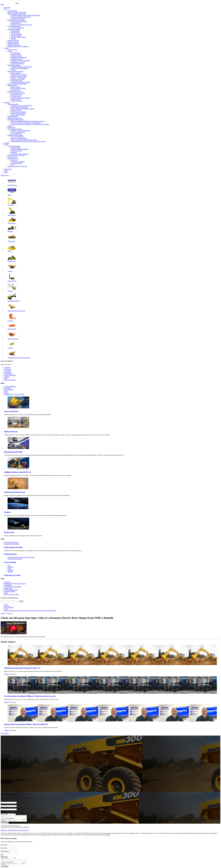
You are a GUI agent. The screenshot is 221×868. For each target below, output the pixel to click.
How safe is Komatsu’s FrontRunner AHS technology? (26, 122)
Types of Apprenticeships (18, 161)
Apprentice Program (13, 158)
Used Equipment (8, 389)
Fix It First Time (15, 52)
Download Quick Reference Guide (20, 82)
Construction (7, 369)
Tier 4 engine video (16, 133)
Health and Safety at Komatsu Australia (15, 583)
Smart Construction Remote (18, 112)
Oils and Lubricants (16, 34)
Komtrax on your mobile (18, 79)
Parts (5, 9)
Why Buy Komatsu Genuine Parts (17, 12)
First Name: (4, 844)
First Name (4, 801)
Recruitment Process (16, 163)
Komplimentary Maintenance (19, 57)
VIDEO (3, 613)
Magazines (10, 570)
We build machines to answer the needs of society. (21, 557)
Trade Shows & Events (12, 575)
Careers (6, 144)
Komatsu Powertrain (13, 43)
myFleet (13, 70)
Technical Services (16, 54)
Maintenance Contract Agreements (20, 60)
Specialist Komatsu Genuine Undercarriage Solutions (25, 15)
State (2, 811)
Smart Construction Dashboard (19, 107)
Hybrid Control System (14, 45)
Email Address (5, 807)
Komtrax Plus (11, 127)
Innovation (7, 102)
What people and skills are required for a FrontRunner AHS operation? (30, 124)
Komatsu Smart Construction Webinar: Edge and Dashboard (26, 724)
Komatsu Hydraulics (13, 42)
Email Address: (5, 851)
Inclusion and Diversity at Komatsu (17, 166)
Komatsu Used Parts (13, 40)
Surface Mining (8, 373)
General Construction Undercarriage (21, 17)
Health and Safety (16, 147)
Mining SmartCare (13, 116)
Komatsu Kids (8, 588)
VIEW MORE (5, 733)
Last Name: (4, 848)
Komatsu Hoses (15, 32)
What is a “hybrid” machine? (19, 138)
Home (6, 604)
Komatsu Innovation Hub (14, 118)
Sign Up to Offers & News (11, 594)
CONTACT (26, 830)
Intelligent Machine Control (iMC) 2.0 (21, 105)
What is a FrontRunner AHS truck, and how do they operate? (27, 121)
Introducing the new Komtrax (19, 76)
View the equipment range (18, 132)
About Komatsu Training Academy (20, 98)
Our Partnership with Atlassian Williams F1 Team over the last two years (30, 696)
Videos (9, 568)
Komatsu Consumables (14, 29)
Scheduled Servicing (16, 59)
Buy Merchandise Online (11, 590)
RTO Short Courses (16, 94)
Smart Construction (13, 104)
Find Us (6, 175)
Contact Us (7, 582)
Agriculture (7, 367)
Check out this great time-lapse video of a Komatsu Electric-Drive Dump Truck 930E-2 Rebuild (30, 610)
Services (10, 51)
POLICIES (19, 830)
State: (2, 854)
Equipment (7, 7)
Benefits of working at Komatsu (19, 154)
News (9, 565)
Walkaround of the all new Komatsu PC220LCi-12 (22, 668)
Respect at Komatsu (16, 150)
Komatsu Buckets (16, 23)
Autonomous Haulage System (16, 119)
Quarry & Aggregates (10, 375)
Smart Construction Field (18, 115)
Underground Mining (10, 386)
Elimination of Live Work (18, 62)
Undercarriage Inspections (18, 18)
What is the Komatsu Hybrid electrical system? (24, 140)
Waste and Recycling (10, 380)
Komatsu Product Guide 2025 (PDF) (14, 394)
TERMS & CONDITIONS (8, 830)
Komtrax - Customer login (18, 77)
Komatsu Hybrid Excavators (15, 135)
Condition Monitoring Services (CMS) (21, 66)
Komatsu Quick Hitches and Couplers (21, 24)
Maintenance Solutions (14, 65)
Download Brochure (16, 80)
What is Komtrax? (16, 73)
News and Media (10, 562)
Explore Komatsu (10, 554)
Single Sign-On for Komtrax (19, 74)
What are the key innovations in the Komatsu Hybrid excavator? (28, 141)
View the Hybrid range (17, 136)
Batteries (13, 38)
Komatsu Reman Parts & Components (18, 46)
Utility (6, 378)
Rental (6, 391)
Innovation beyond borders (15, 559)
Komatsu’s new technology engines (20, 130)
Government (7, 370)
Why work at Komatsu (14, 146)
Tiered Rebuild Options (17, 63)
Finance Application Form (18, 88)
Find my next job (12, 157)
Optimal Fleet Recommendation (19, 68)
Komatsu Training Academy (15, 91)
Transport (6, 377)
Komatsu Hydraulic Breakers (19, 21)
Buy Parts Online (12, 10)
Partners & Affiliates (9, 591)
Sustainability (7, 585)
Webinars (10, 572)
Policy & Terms (15, 90)
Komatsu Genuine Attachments (16, 20)
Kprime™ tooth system (17, 28)
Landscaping (7, 372)
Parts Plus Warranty (16, 56)
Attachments (7, 388)
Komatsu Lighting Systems (18, 37)
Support (6, 48)
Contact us (14, 160)
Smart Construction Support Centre (17, 84)
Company (6, 143)
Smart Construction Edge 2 (18, 113)
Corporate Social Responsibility (19, 149)
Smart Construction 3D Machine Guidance (22, 108)
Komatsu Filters (15, 31)
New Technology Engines (15, 129)
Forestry (6, 393)
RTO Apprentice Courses (18, 93)
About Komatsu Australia (13, 547)
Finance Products (15, 87)
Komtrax (10, 126)
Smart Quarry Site (16, 110)
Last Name (4, 804)
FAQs (12, 164)
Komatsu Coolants (16, 35)
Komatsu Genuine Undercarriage (17, 14)
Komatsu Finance (12, 85)
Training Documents (16, 101)
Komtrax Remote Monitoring (15, 71)
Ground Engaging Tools (14, 26)
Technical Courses (16, 96)
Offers (2, 175)
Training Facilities (16, 99)
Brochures (10, 567)
